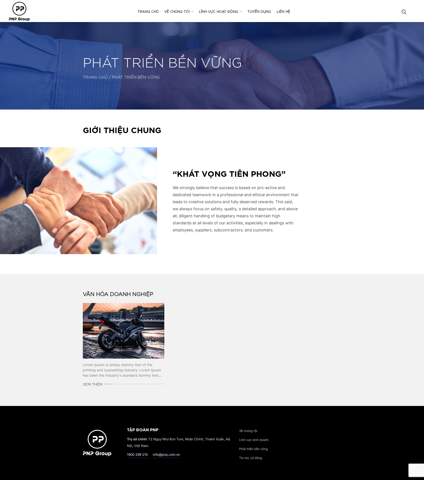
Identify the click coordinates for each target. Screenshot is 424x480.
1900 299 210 (138, 454)
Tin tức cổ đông (250, 458)
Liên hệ (283, 11)
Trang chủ (148, 11)
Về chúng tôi (177, 11)
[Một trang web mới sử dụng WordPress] (97, 440)
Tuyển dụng (259, 11)
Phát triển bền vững (253, 449)
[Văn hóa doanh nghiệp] (123, 331)
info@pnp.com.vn (166, 454)
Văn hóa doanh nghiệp (118, 293)
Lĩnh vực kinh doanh (254, 440)
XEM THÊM (92, 384)
